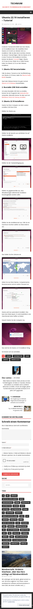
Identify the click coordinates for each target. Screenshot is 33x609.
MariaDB (5, 519)
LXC (27, 516)
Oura (17, 523)
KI (3, 513)
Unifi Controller (21, 536)
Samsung (11, 526)
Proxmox (25, 523)
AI (3, 495)
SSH (10, 533)
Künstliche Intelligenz (10, 516)
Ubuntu (5, 359)
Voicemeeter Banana (19, 540)
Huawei (25, 509)
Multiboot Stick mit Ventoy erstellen (13, 97)
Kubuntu (18, 513)
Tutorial (16, 59)
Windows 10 (15, 543)
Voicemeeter (7, 540)
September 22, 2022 (8, 24)
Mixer (21, 519)
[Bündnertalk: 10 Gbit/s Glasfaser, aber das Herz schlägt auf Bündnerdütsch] (16, 566)
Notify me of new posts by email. (14, 469)
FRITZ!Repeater (15, 509)
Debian (9, 356)
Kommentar (5, 428)
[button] (30, 12)
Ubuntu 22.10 (15, 359)
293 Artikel (17, 378)
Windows (6, 543)
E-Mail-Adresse (6, 448)
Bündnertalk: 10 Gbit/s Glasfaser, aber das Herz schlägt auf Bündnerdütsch (15, 571)
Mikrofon (13, 519)
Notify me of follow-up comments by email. (17, 466)
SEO (4, 530)
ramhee (19, 24)
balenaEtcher (24, 93)
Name (4, 442)
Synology (16, 533)
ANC (7, 495)
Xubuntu (5, 547)
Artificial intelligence (10, 499)
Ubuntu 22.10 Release (9, 83)
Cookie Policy (11, 601)
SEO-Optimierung (13, 530)
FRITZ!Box (6, 509)
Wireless (24, 543)
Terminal (25, 533)
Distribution (18, 356)
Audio (21, 499)
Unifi (11, 536)
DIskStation (26, 502)
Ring (4, 526)
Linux (27, 356)
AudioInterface (8, 502)
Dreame (15, 506)
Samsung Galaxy (21, 526)
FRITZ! (22, 506)
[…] (24, 585)
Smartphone (25, 530)
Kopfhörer (9, 513)
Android (14, 495)
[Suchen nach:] (16, 485)
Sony (4, 533)
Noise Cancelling (8, 523)
